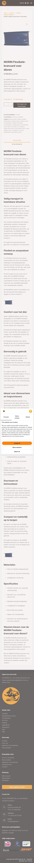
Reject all (17, 451)
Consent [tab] (6, 417)
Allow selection (17, 447)
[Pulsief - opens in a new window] (30, 411)
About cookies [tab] (17, 417)
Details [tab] (28, 417)
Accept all (17, 443)
